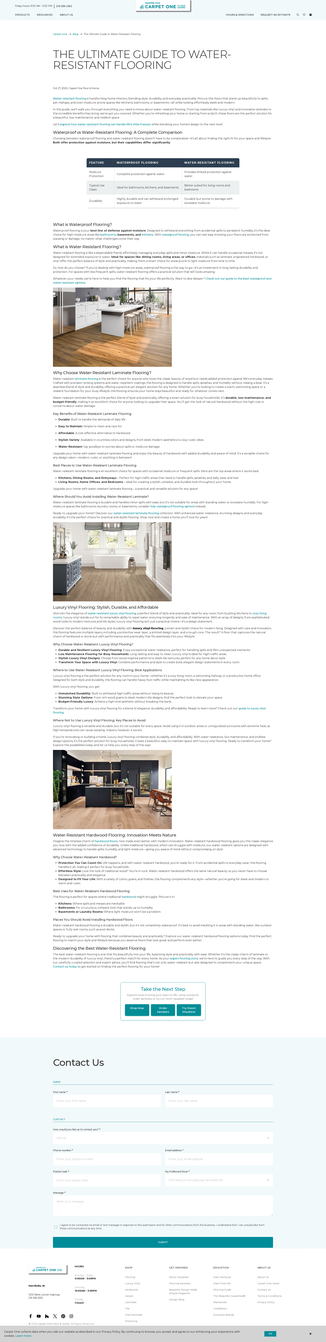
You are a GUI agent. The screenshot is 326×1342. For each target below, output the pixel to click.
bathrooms (108, 234)
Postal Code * (61, 1171)
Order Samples (163, 1010)
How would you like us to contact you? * (76, 1129)
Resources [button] (45, 14)
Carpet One (60, 34)
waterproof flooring (175, 234)
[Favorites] (304, 15)
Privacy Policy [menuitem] (266, 1302)
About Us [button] (66, 14)
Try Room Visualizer (189, 1010)
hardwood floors (106, 841)
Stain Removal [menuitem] (222, 1277)
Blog (75, 34)
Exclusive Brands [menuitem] (223, 1314)
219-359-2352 (64, 6)
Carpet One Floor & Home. (54, 1323)
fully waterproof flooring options (172, 506)
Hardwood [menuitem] (131, 1289)
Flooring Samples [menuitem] (180, 1283)
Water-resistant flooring (69, 98)
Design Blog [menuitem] (176, 1299)
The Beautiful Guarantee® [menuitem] (229, 1296)
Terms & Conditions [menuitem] (269, 1296)
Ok (270, 1333)
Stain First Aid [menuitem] (221, 1283)
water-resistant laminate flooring (136, 513)
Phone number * (63, 1150)
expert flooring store (184, 958)
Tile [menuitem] (127, 1308)
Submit (163, 1242)
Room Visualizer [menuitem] (179, 1277)
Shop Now (137, 1008)
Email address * (174, 1150)
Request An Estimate (276, 14)
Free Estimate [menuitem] (133, 1314)
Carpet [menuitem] (129, 1296)
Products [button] (22, 14)
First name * (60, 1092)
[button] (298, 15)
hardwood (129, 896)
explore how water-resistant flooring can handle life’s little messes (105, 124)
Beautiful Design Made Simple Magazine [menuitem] (183, 1291)
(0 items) (310, 15)
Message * (59, 1193)
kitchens (147, 234)
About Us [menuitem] (263, 1277)
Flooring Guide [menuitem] (222, 1289)
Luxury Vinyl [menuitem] (132, 1283)
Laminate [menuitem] (131, 1302)
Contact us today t (66, 966)
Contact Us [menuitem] (264, 1289)
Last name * (172, 1092)
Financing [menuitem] (131, 1321)
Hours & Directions (240, 14)
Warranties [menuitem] (220, 1302)
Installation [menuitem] (220, 1308)
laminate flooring (86, 378)
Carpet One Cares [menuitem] (268, 1283)
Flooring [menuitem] (130, 1277)
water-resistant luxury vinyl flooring (112, 613)
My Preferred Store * (177, 1171)
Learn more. (23, 1335)
